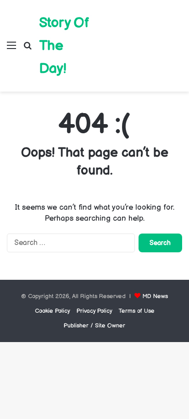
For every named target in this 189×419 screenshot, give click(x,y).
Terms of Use (137, 311)
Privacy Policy (94, 311)
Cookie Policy (52, 311)
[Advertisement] (138, 39)
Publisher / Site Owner (94, 325)
